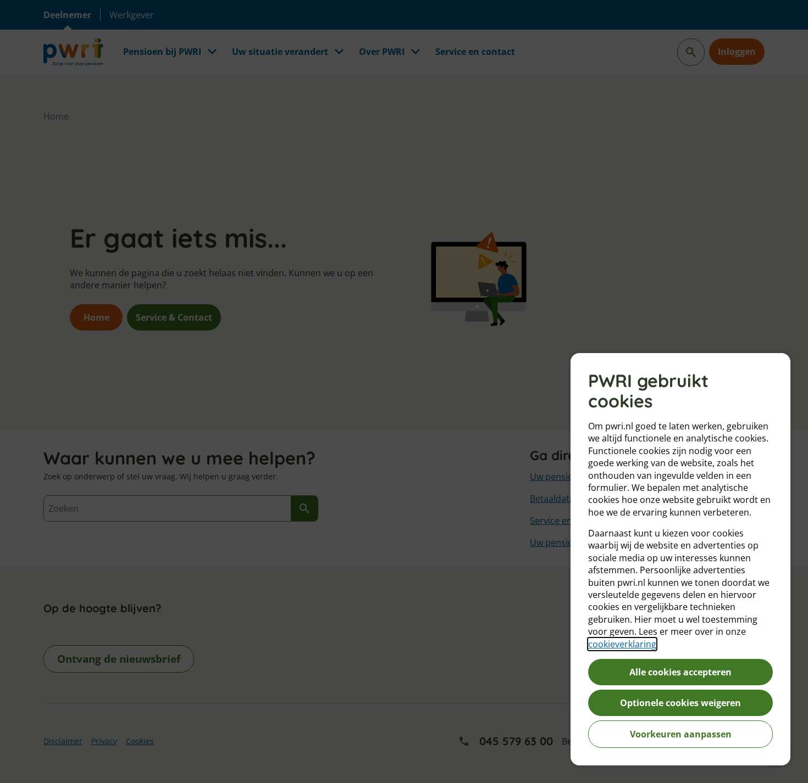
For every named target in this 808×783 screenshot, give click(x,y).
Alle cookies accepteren (680, 672)
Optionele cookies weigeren (680, 703)
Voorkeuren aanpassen (681, 734)
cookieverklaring (622, 644)
